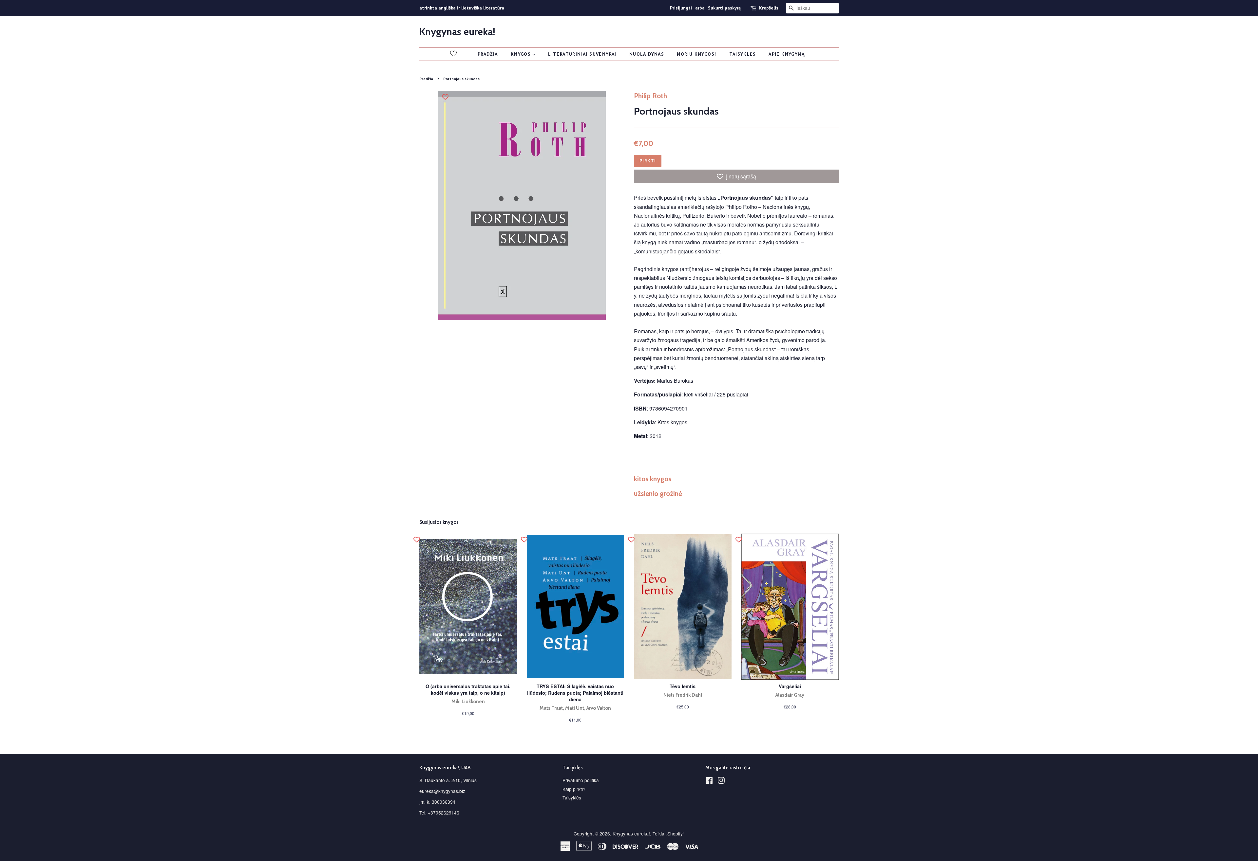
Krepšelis (768, 8)
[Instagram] (721, 781)
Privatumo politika (580, 780)
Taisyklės (571, 797)
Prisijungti (681, 8)
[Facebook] (709, 781)
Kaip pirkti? (573, 789)
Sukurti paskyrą (724, 8)
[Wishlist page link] (453, 53)
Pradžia (426, 78)
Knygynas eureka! (457, 32)
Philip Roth (650, 96)
